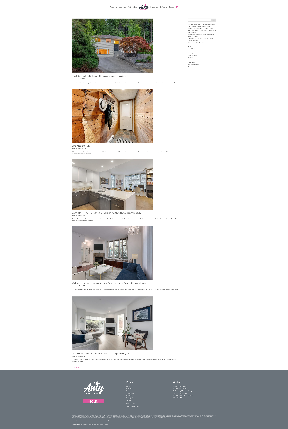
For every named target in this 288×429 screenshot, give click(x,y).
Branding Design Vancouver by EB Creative (98, 424)
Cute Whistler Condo (81, 146)
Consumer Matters (192, 55)
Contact (171, 7)
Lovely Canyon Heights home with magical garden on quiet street (100, 76)
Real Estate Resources (193, 64)
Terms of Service (104, 420)
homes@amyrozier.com (180, 389)
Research (190, 67)
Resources (154, 7)
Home (128, 386)
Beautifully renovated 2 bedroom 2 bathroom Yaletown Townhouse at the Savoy (106, 213)
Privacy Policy (130, 404)
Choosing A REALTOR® (193, 53)
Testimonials (132, 7)
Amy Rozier (76, 79)
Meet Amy (122, 7)
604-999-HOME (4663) (180, 386)
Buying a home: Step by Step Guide (196, 43)
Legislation (191, 60)
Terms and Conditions (132, 406)
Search (213, 20)
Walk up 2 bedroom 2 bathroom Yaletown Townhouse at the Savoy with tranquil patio (109, 283)
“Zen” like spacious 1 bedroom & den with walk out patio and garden (101, 353)
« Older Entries (75, 367)
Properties (113, 7)
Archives (190, 47)
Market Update (191, 62)
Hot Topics (163, 7)
